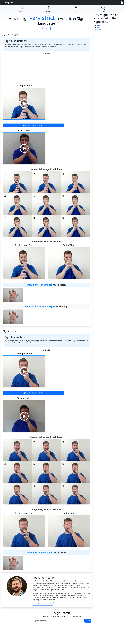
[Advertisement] (46, 69)
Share (47, 29)
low (98, 27)
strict (99, 25)
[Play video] (24, 103)
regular (99, 30)
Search (88, 621)
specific (99, 32)
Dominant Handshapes (39, 284)
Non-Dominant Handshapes (40, 306)
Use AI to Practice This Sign (34, 125)
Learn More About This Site (43, 604)
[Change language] (121, 2)
